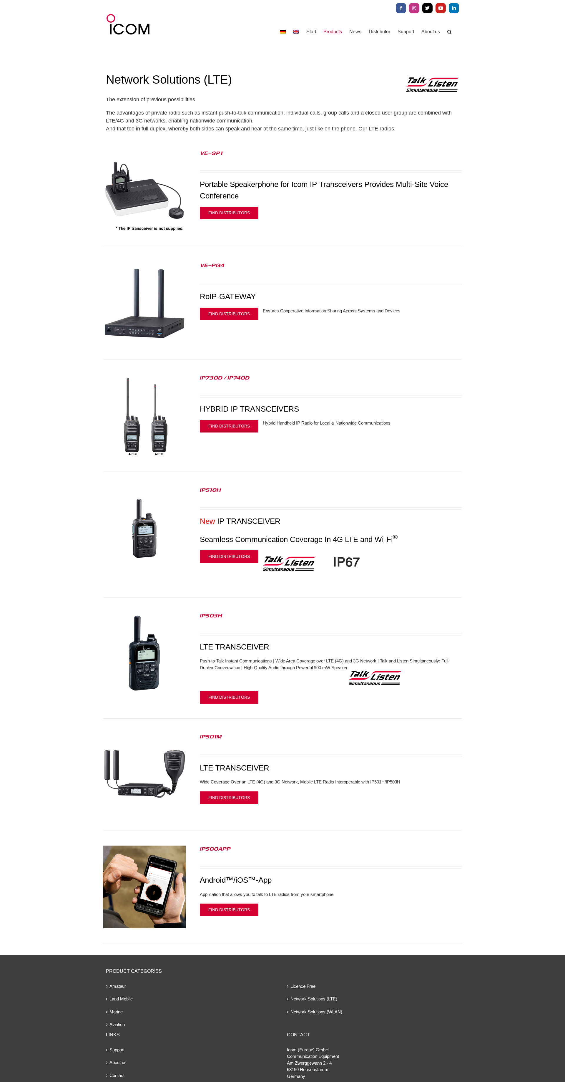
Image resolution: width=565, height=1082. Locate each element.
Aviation (117, 1024)
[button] (449, 31)
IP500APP (215, 848)
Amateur (117, 986)
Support (116, 1049)
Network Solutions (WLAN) (316, 1011)
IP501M (211, 736)
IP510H (210, 489)
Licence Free (302, 986)
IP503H (211, 615)
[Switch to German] (283, 31)
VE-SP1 (211, 152)
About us (118, 1062)
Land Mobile (121, 998)
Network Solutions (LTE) (313, 998)
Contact (116, 1075)
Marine (116, 1011)
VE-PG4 (212, 265)
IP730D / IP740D (225, 377)
